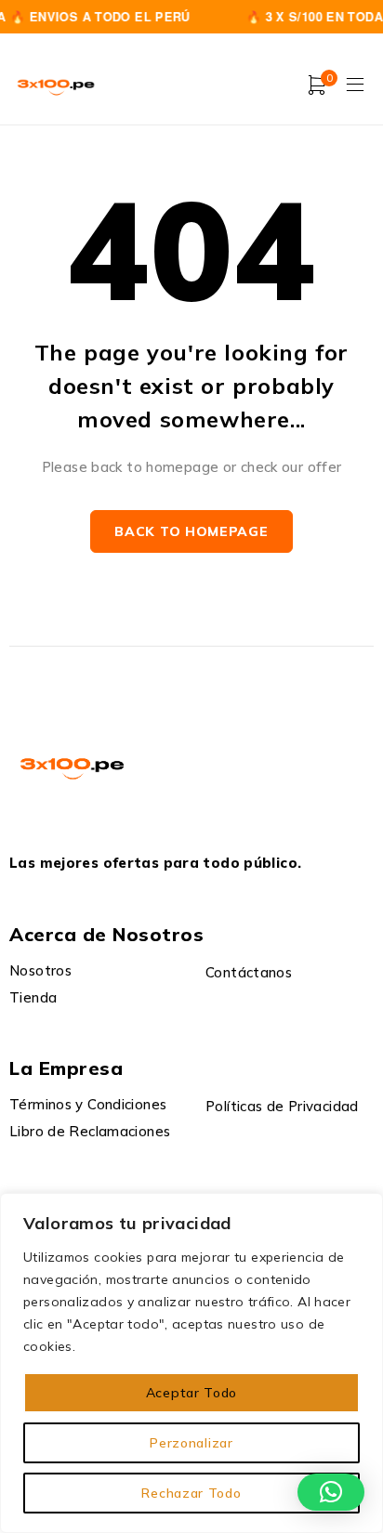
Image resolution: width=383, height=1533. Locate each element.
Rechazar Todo (191, 1493)
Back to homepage (191, 531)
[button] (330, 1492)
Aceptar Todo (191, 1392)
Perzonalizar (191, 1443)
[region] (191, 1363)
